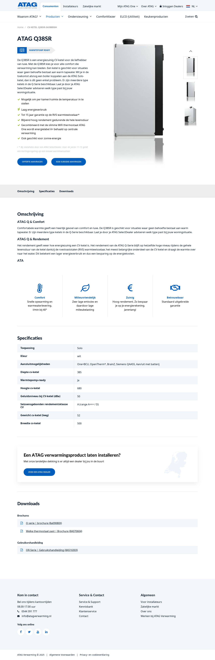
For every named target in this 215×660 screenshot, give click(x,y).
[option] (138, 105)
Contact (83, 616)
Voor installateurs (151, 602)
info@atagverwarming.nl (36, 616)
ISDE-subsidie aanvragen (68, 162)
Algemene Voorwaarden (62, 654)
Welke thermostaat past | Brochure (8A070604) (54, 531)
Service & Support (89, 602)
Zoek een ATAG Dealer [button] (39, 472)
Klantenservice (87, 611)
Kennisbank (86, 606)
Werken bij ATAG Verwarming (158, 616)
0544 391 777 (29, 611)
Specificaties (47, 191)
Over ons (146, 611)
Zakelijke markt (92, 6)
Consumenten (50, 6)
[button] (192, 5)
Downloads (66, 191)
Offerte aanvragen (32, 162)
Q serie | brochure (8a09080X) (44, 523)
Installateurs (70, 6)
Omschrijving (25, 191)
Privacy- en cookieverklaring (94, 654)
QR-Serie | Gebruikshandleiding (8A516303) (52, 550)
